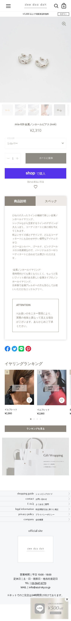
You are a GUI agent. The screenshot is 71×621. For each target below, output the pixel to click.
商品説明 (20, 201)
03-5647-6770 (38, 583)
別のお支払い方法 (35, 182)
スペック (51, 201)
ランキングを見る (36, 428)
